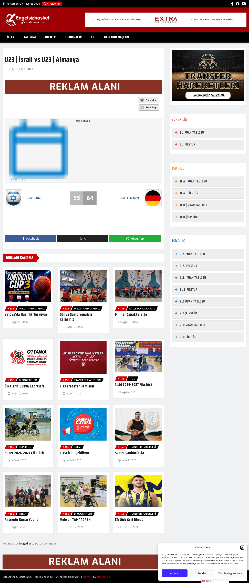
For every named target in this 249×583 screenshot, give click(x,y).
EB (93, 37)
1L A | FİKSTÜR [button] (189, 193)
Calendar (151, 100)
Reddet (202, 573)
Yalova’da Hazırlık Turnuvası (27, 315)
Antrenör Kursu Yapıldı (22, 520)
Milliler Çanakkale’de (131, 315)
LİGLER (10, 37)
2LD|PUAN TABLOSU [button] (192, 325)
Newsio (87, 577)
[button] (242, 547)
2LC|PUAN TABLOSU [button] (192, 301)
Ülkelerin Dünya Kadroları (24, 386)
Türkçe (209, 581)
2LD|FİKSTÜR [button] (188, 337)
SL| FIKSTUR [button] (187, 144)
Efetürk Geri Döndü (129, 520)
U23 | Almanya (130, 198)
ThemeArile (104, 577)
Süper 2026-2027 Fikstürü (24, 453)
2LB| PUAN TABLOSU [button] (193, 277)
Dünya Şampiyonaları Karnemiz (76, 317)
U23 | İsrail (34, 198)
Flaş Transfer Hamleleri (78, 386)
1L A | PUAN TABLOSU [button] (193, 181)
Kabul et (175, 573)
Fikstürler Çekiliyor (74, 453)
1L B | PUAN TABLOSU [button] (193, 205)
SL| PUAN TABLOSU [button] (192, 132)
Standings (151, 107)
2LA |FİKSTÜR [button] (188, 266)
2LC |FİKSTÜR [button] (188, 313)
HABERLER (50, 37)
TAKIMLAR (30, 37)
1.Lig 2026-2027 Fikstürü (133, 385)
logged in (25, 543)
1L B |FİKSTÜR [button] (189, 217)
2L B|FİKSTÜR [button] (188, 289)
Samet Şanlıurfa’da (129, 453)
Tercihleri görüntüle (230, 573)
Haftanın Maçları (116, 37)
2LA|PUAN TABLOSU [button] (192, 254)
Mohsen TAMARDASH (75, 520)
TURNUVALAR (74, 37)
